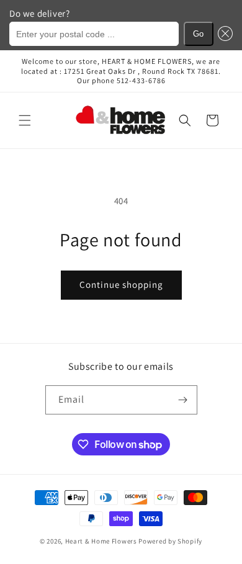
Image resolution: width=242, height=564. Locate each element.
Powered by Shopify (170, 541)
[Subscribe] (183, 399)
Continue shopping (121, 284)
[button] (223, 34)
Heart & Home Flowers (101, 541)
